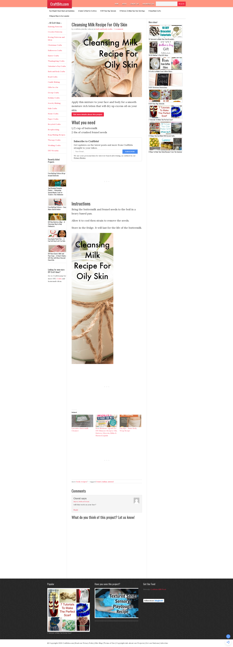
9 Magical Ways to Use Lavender (59, 16)
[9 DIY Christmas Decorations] (166, 86)
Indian (104, 482)
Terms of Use (109, 643)
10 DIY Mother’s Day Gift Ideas (158, 55)
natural (110, 482)
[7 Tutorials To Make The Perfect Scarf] (166, 118)
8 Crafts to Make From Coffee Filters (160, 71)
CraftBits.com (59, 4)
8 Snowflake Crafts (155, 10)
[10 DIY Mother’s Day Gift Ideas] (166, 53)
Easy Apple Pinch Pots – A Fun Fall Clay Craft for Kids (56, 240)
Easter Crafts (53, 56)
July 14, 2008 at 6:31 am (81, 501)
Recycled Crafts (54, 124)
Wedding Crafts (54, 145)
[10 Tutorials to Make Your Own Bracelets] (166, 37)
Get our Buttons (152, 643)
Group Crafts (53, 93)
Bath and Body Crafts (104, 29)
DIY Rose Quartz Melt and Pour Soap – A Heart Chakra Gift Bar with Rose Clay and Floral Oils (57, 256)
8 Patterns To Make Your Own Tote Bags (132, 10)
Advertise (164, 643)
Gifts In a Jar (53, 87)
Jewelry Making (54, 103)
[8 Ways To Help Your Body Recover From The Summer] (166, 150)
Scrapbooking (53, 130)
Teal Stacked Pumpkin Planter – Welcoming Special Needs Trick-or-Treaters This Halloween (55, 191)
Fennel (98, 482)
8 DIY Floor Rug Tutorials (108, 10)
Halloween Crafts (55, 50)
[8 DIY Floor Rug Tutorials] (166, 102)
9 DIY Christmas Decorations (158, 87)
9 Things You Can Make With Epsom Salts (162, 135)
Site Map (98, 643)
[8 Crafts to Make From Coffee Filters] (166, 70)
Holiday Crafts (54, 98)
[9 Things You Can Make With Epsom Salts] (166, 134)
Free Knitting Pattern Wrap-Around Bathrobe (57, 174)
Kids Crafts (52, 108)
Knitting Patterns (55, 27)
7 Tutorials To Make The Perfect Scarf (161, 119)
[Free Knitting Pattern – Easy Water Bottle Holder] (57, 205)
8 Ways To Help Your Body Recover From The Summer (165, 152)
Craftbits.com (68, 643)
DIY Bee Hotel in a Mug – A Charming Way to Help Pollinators (56, 224)
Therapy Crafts (54, 140)
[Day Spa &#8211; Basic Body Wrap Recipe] (130, 421)
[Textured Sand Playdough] (117, 617)
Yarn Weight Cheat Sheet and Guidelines (62, 10)
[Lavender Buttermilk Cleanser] (82, 421)
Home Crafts (53, 114)
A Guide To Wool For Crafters (87, 10)
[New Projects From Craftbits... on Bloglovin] (153, 602)
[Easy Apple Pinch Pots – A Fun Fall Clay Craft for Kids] (57, 237)
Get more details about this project (87, 114)
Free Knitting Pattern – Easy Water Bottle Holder (57, 208)
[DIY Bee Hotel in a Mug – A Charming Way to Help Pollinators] (57, 220)
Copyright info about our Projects (130, 643)
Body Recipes (81, 482)
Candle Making (54, 82)
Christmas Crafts (55, 45)
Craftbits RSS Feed (158, 589)
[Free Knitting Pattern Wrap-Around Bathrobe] (57, 172)
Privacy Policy (88, 643)
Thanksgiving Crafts (56, 61)
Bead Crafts (52, 77)
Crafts (59, 279)
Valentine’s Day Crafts (57, 66)
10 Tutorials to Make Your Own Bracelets (161, 39)
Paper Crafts (53, 119)
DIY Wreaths (53, 151)
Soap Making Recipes (56, 135)
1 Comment (118, 29)
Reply (76, 510)
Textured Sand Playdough (103, 619)
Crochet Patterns (55, 32)
